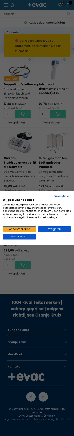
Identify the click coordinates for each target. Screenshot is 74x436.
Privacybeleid (62, 196)
